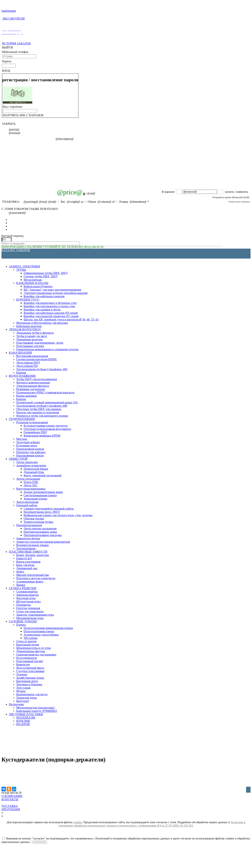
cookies (77, 822)
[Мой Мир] (14, 789)
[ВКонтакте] (3, 789)
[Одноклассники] (9, 789)
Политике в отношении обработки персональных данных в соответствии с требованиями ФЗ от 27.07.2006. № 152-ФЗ (151, 824)
